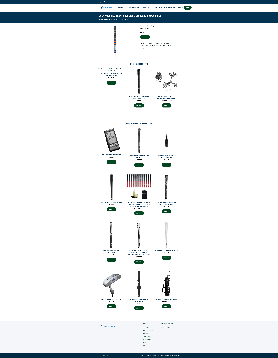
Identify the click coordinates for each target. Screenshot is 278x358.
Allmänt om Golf (170, 7)
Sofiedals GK (122, 7)
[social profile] (104, 2)
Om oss (145, 342)
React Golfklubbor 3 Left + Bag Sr (166, 299)
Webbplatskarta (174, 355)
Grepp (148, 26)
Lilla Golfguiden (156, 7)
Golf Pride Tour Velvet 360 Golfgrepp (111, 202)
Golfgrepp (154, 26)
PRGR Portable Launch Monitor (111, 155)
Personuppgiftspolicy (163, 355)
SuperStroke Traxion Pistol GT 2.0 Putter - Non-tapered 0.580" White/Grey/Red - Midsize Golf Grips (139, 252)
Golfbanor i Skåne (134, 7)
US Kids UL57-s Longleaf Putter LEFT (111, 299)
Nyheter (180, 7)
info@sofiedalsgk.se (173, 2)
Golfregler (145, 7)
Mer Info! (145, 37)
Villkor (154, 355)
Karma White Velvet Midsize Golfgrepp (166, 251)
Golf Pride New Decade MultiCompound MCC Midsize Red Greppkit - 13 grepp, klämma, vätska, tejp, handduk (139, 204)
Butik (187, 7)
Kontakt (149, 355)
